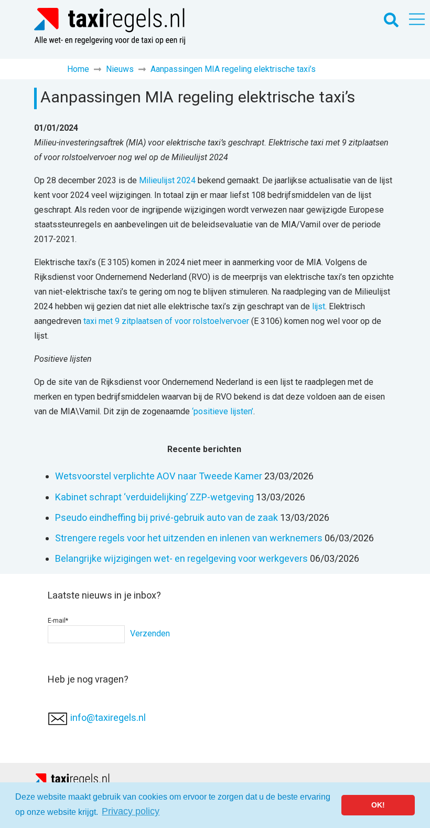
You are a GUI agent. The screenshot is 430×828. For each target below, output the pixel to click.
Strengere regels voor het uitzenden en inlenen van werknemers (188, 537)
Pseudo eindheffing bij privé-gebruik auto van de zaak (166, 517)
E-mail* (58, 620)
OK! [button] (378, 805)
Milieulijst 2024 (167, 180)
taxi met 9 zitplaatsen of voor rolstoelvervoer (166, 321)
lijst (318, 306)
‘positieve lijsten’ (222, 411)
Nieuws (120, 69)
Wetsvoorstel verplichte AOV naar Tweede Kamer (158, 475)
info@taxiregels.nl (108, 717)
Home (78, 69)
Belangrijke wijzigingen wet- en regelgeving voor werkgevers (181, 558)
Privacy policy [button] (130, 811)
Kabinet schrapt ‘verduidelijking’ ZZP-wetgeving (154, 496)
